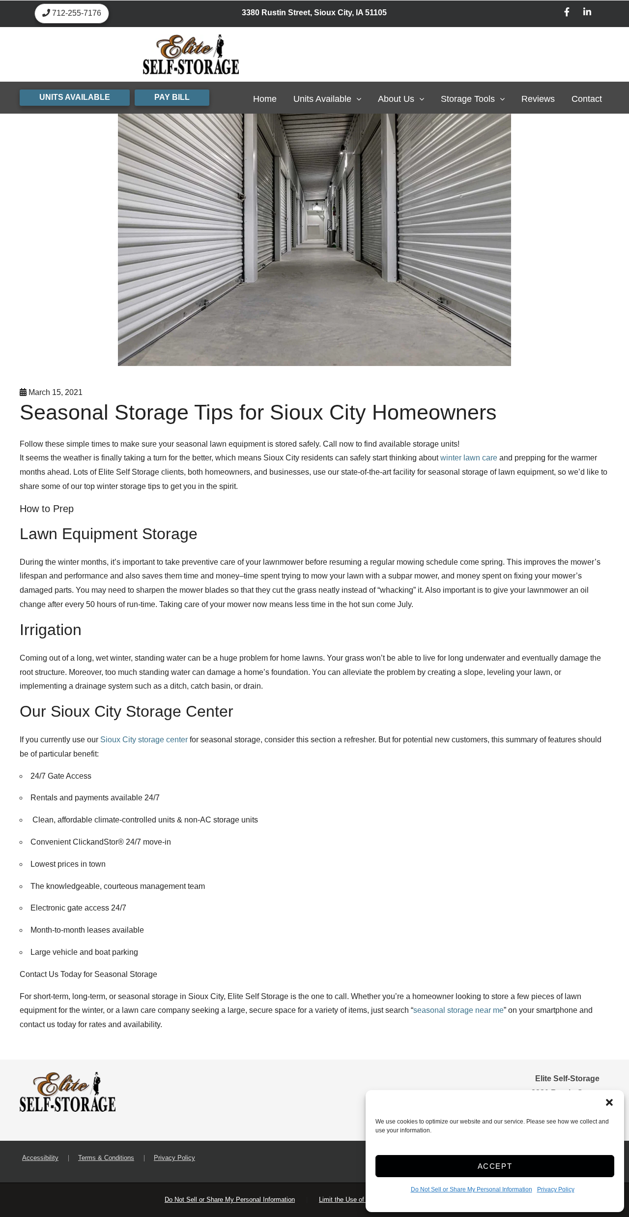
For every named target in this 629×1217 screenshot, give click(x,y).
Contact (587, 99)
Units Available (322, 99)
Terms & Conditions (106, 1157)
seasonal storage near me (458, 1010)
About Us (396, 99)
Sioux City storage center (144, 739)
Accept (495, 1166)
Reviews (538, 99)
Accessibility (40, 1157)
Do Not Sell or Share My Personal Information (471, 1189)
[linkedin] (587, 13)
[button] (609, 1102)
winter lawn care (468, 458)
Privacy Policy (555, 1189)
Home (265, 99)
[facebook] (567, 13)
